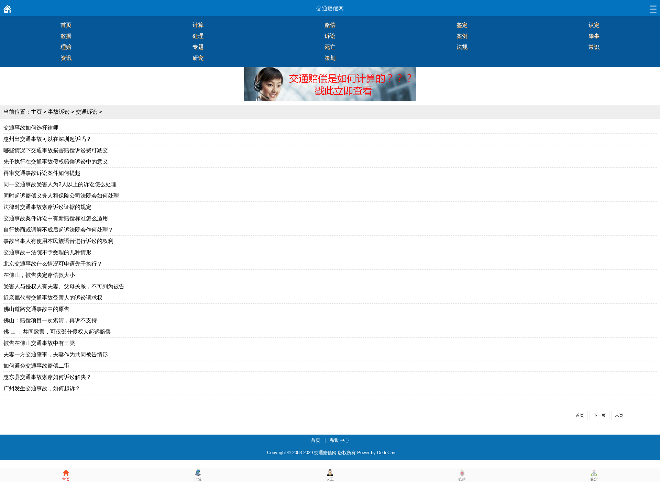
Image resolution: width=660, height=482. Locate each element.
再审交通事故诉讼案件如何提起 (41, 173)
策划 (330, 58)
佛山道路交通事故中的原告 (36, 309)
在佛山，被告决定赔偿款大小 (39, 275)
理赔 (66, 47)
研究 (198, 58)
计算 (198, 25)
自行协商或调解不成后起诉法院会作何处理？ (58, 230)
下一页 (599, 415)
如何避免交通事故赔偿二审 (36, 366)
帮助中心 (339, 440)
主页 (36, 112)
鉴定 (462, 25)
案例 (462, 36)
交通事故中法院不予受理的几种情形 (47, 252)
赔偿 (330, 25)
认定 (594, 25)
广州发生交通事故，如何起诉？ (41, 388)
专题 (198, 47)
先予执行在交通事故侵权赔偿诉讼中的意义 (55, 162)
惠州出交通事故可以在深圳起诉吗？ (47, 139)
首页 (66, 25)
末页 (619, 415)
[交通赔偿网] (7, 11)
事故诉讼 (59, 112)
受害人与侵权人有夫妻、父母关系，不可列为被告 (63, 286)
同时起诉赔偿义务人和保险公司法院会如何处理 (61, 196)
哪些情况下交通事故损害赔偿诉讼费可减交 (55, 150)
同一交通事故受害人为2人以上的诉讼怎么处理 (60, 184)
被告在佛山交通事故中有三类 (39, 343)
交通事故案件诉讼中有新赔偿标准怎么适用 (55, 218)
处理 (198, 36)
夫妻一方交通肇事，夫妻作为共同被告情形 (55, 354)
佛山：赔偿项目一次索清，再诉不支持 (50, 320)
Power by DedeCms (377, 452)
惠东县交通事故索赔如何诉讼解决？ (47, 377)
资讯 (66, 58)
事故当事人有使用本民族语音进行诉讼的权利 (58, 241)
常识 (594, 47)
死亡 (330, 47)
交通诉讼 (87, 112)
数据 (66, 36)
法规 (462, 47)
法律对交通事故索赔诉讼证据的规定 (47, 207)
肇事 (594, 36)
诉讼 (330, 36)
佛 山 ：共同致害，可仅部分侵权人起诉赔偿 (57, 332)
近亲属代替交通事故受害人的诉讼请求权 (52, 298)
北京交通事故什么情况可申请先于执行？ (52, 264)
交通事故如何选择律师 (30, 128)
